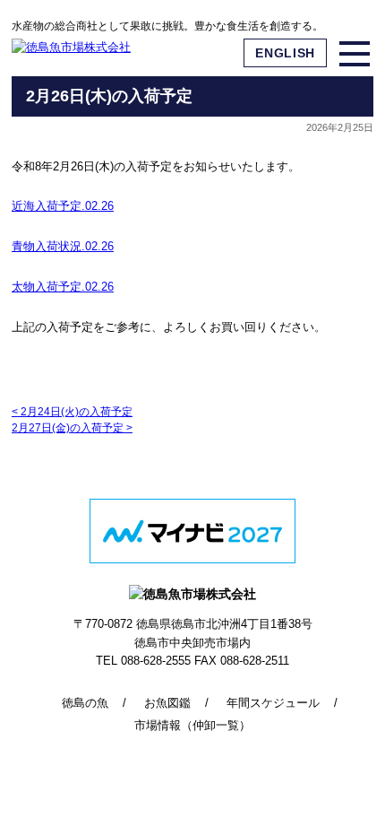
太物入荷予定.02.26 (63, 286)
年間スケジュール (273, 703)
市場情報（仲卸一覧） (192, 725)
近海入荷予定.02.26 (63, 206)
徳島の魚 (85, 703)
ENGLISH (285, 53)
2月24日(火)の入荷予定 (72, 411)
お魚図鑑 (167, 703)
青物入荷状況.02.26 (63, 246)
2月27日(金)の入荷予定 (72, 428)
